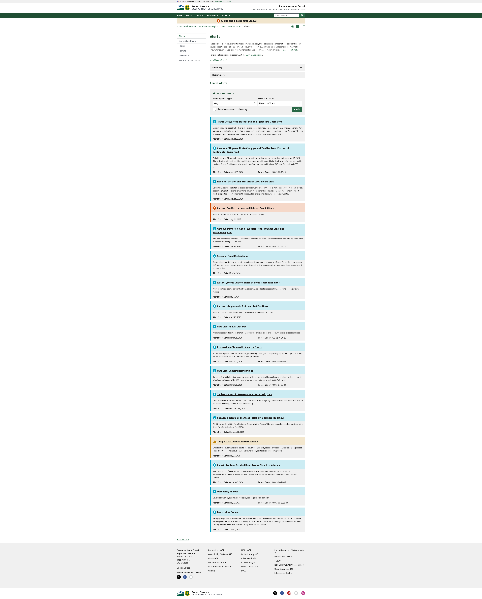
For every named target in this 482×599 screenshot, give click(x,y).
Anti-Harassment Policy (218, 566)
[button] (292, 26)
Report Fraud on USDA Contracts (289, 550)
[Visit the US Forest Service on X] (275, 593)
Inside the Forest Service (279, 9)
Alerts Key (217, 67)
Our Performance (216, 562)
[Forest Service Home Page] (187, 7)
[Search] (302, 15)
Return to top (183, 539)
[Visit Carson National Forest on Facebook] (185, 577)
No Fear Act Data (248, 566)
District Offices (183, 567)
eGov (276, 560)
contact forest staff (289, 50)
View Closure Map (217, 60)
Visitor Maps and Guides (189, 60)
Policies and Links (282, 556)
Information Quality (283, 573)
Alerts (182, 36)
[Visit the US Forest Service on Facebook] (282, 593)
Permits (182, 50)
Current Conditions (187, 41)
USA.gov (245, 550)
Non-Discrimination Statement (288, 564)
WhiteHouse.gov (248, 554)
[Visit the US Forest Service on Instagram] (303, 593)
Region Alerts (218, 75)
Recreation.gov (215, 550)
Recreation (184, 55)
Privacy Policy (247, 558)
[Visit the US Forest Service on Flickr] (296, 593)
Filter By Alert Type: (222, 98)
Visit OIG (212, 558)
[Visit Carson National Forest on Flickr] (191, 577)
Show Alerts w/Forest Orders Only (232, 109)
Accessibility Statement (219, 554)
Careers (211, 570)
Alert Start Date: (266, 98)
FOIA (243, 570)
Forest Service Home (259, 9)
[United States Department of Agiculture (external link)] (181, 7)
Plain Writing (247, 562)
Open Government (282, 569)
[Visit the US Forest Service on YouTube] (289, 593)
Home (179, 15)
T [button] (297, 26)
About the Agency (298, 9)
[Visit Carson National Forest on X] (179, 577)
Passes (182, 45)
